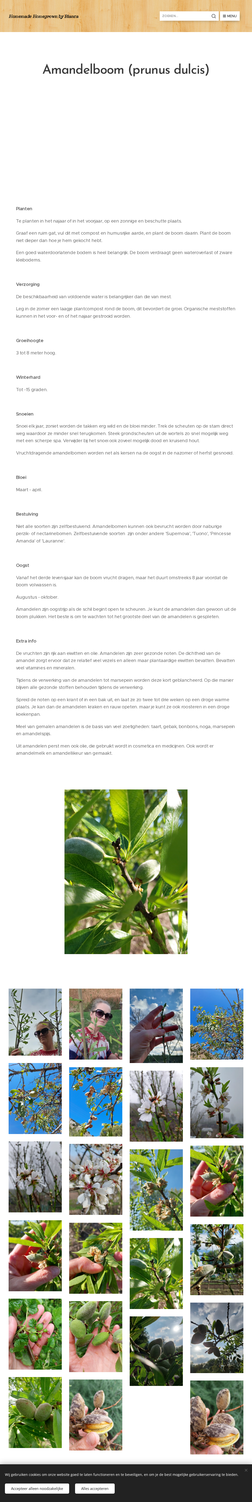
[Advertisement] (126, 142)
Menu (232, 16)
